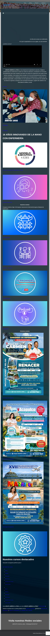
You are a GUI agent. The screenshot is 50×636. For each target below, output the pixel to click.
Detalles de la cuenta (9, 581)
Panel (6, 570)
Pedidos (6, 573)
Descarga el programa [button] (8, 527)
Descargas (7, 576)
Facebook (5, 130)
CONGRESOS (6, 237)
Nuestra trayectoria (7, 202)
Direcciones (7, 578)
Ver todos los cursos (8, 567)
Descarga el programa (8, 398)
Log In (44, 6)
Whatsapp (5, 125)
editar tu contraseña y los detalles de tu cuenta (20, 610)
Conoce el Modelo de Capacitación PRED (13, 170)
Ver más (5, 86)
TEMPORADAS (6, 298)
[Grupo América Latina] (6, 4)
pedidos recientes (30, 608)
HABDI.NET (6, 328)
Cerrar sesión (7, 584)
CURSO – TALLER (7, 268)
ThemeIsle (45, 633)
